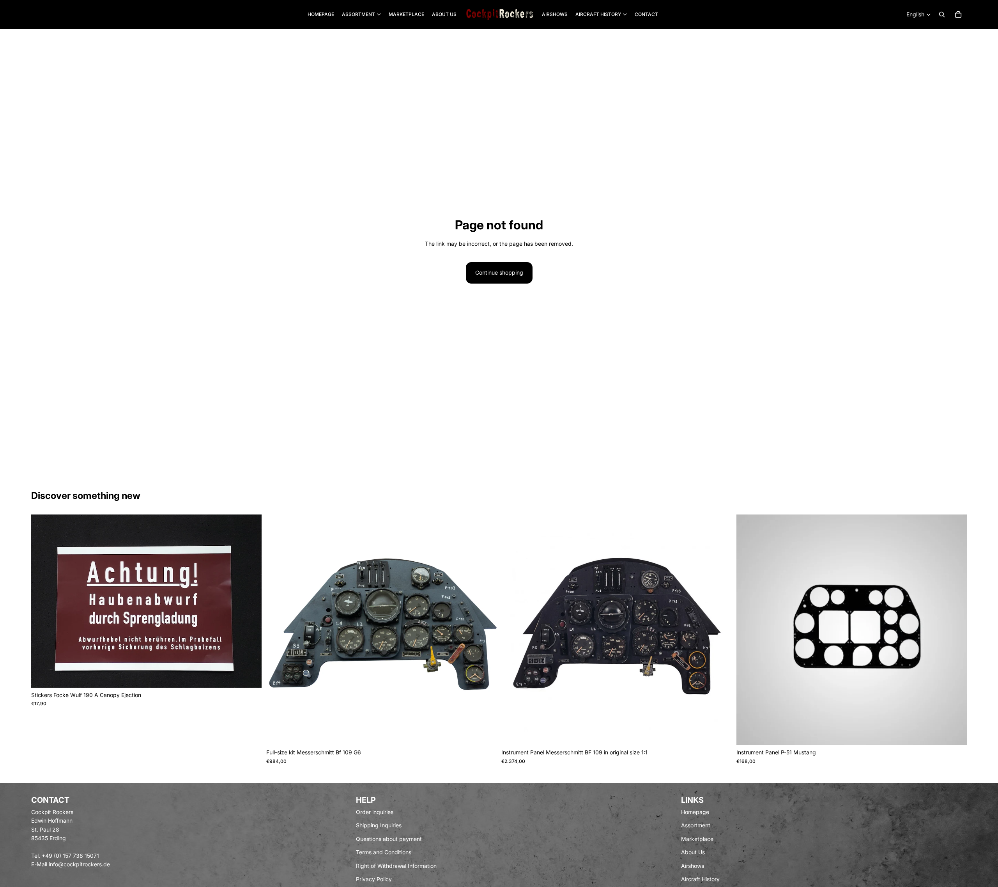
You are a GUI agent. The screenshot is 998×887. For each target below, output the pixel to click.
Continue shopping (499, 272)
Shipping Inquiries (379, 825)
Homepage (695, 812)
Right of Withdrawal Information (396, 865)
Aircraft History (700, 879)
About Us (693, 852)
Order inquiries (374, 812)
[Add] (249, 676)
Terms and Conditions (383, 852)
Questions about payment (389, 839)
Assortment (695, 825)
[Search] (941, 14)
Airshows (692, 865)
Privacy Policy (374, 879)
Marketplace (697, 839)
